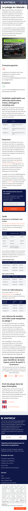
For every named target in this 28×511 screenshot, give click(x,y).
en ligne (9, 181)
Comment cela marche (8, 458)
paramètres (4, 504)
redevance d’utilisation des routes (13, 223)
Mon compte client (6, 480)
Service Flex (4, 465)
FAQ (2, 476)
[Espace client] (21, 2)
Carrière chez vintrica (7, 463)
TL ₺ (8, 437)
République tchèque (7, 451)
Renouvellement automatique (10, 467)
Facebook (10, 376)
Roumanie (21, 451)
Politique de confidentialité (16, 505)
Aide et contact (5, 478)
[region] (14, 510)
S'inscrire (14, 209)
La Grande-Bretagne (13, 406)
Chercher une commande (8, 482)
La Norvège (11, 402)
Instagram (21, 376)
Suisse (15, 451)
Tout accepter (20, 508)
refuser (17, 501)
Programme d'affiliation (8, 461)
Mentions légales (6, 505)
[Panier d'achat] (25, 2)
